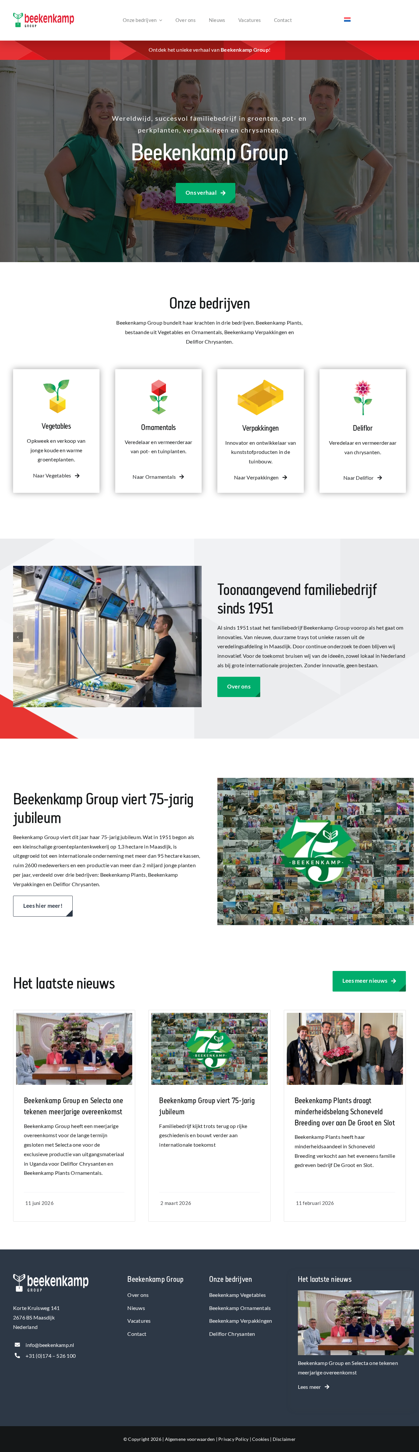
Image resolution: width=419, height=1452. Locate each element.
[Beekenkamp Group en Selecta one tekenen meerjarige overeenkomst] (356, 1295)
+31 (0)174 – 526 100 (51, 1356)
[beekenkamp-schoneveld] (345, 1015)
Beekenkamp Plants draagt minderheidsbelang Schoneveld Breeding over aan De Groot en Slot (345, 1112)
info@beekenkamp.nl (50, 1345)
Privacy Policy (233, 1439)
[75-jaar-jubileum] (209, 1015)
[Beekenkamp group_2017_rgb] (43, 15)
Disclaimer (284, 1439)
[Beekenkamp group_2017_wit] (50, 1276)
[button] (18, 637)
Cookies (260, 1439)
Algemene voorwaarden (190, 1439)
